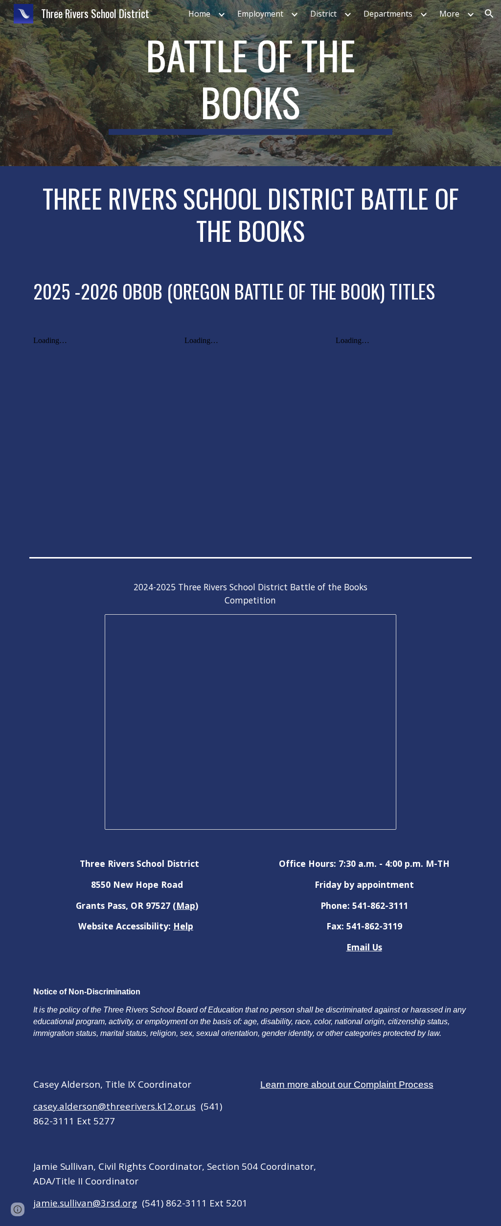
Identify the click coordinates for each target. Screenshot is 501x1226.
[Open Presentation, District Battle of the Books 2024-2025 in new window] (377, 627)
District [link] (323, 13)
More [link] (449, 13)
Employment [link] (260, 13)
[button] (489, 13)
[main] (250, 83)
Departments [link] (388, 13)
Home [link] (199, 13)
